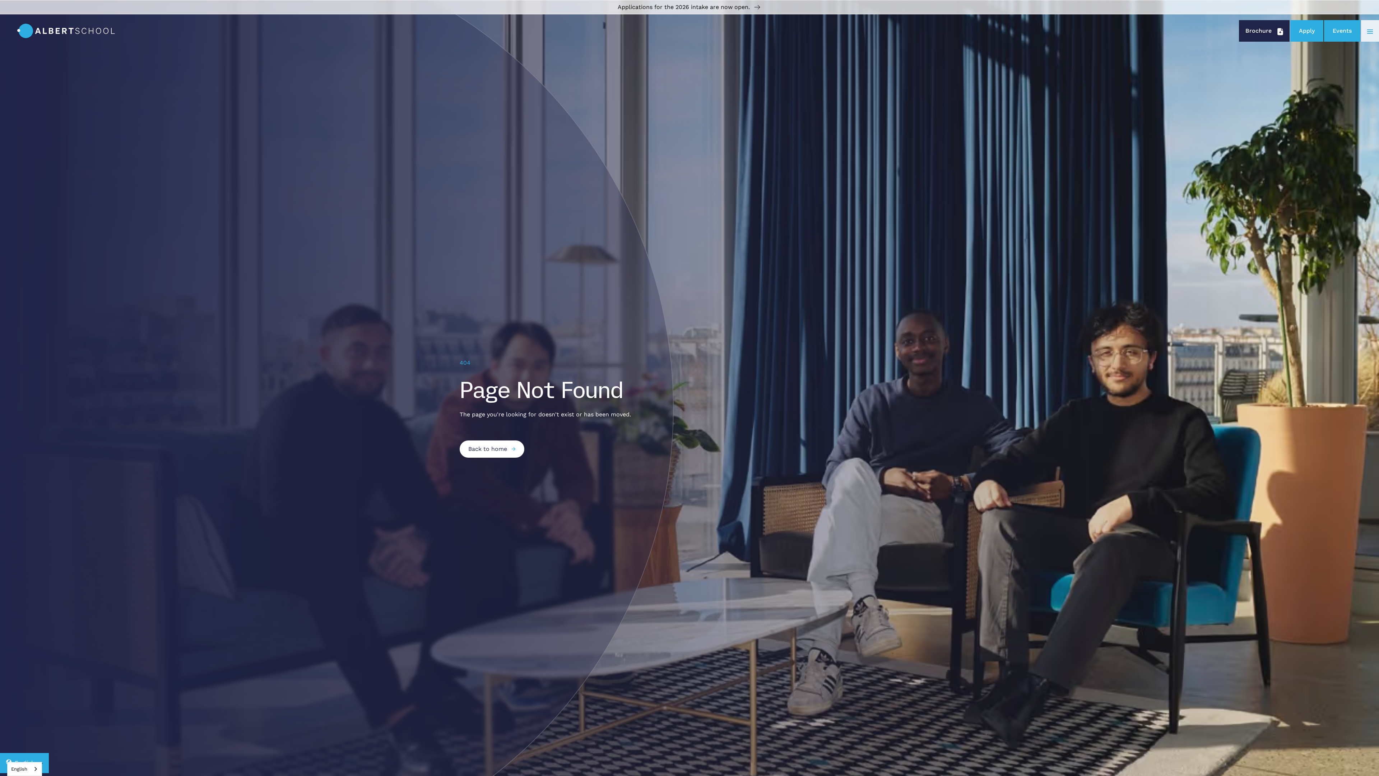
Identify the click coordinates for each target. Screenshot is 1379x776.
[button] (1370, 31)
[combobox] (24, 769)
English (19, 769)
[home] (66, 31)
